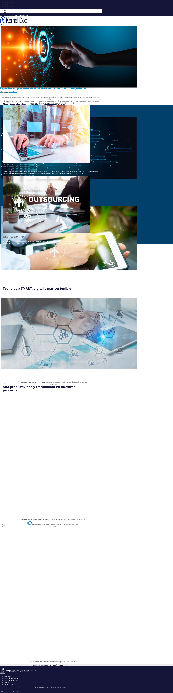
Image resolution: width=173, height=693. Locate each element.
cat (5, 12)
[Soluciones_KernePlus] (46, 233)
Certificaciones (8, 685)
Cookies (6, 683)
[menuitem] (53, 10)
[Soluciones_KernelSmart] (46, 163)
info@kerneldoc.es (23, 15)
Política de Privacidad (11, 679)
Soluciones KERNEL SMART (15, 166)
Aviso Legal (7, 677)
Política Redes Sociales (11, 681)
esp (5, 10)
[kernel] (13, 25)
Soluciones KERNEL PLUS (14, 237)
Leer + (80, 173)
